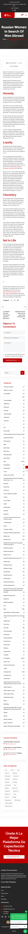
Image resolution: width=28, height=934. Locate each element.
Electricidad (14, 487)
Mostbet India (14, 571)
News (14, 609)
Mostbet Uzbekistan (14, 602)
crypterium (14, 773)
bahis (14, 444)
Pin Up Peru (14, 624)
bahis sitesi (14, 451)
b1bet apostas (14, 441)
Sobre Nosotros (4, 893)
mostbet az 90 (14, 539)
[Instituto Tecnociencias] (7, 15)
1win (6, 770)
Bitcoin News (14, 458)
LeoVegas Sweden (14, 529)
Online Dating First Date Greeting (14, 612)
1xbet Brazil (14, 417)
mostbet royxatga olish (14, 595)
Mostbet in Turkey (14, 568)
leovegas (15, 782)
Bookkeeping (14, 465)
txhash (14, 668)
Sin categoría (14, 658)
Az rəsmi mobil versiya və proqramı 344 (14, 434)
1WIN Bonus (14, 403)
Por (21, 62)
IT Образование (14, 522)
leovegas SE (8, 785)
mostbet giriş (14, 561)
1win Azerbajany (14, 400)
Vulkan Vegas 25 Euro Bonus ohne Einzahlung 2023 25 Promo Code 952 (14, 682)
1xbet (18, 770)
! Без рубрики (14, 393)
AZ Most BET (14, 431)
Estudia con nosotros (13, 857)
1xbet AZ (7, 773)
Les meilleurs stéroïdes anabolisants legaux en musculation (6, 315)
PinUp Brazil (14, 634)
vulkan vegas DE (14, 687)
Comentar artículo (11, 360)
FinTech (14, 497)
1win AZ (12, 770)
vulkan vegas (17, 800)
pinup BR (14, 797)
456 (14, 427)
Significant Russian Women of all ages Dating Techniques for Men (20, 315)
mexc (15, 785)
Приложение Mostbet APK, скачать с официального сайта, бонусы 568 (14, 708)
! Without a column (14, 390)
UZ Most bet (14, 678)
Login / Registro (15, 8)
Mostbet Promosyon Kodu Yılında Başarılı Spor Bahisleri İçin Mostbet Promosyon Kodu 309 (14, 590)
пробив (14, 712)
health (14, 504)
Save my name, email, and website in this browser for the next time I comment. (15, 355)
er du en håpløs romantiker (14, 493)
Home (2, 890)
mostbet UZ (7, 794)
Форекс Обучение (14, 722)
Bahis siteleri (14, 448)
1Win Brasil (14, 407)
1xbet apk (14, 410)
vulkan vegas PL (8, 806)
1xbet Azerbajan (14, 414)
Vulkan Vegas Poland (14, 694)
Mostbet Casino (14, 554)
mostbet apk (14, 536)
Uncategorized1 (14, 675)
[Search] (22, 373)
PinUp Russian (14, 641)
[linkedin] (14, 10)
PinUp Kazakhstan (14, 638)
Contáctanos (4, 899)
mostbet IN (7, 791)
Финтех (14, 716)
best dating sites (14, 454)
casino (14, 471)
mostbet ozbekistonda (14, 585)
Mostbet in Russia (14, 565)
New (14, 605)
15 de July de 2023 (12, 62)
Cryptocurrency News (14, 475)
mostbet (7, 788)
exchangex (7, 779)
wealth (14, 700)
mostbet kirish (14, 578)
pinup (15, 794)
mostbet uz (14, 599)
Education (14, 483)
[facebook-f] (11, 300)
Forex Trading (14, 500)
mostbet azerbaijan (14, 548)
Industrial (14, 510)
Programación (14, 651)
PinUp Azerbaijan (14, 631)
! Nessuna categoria (14, 386)
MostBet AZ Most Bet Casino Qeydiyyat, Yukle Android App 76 (14, 543)
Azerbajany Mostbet (14, 437)
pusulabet (14, 655)
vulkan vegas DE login (14, 690)
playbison (14, 648)
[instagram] (14, 300)
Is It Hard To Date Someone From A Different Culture (14, 518)
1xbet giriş (14, 420)
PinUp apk (14, 627)
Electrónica (14, 490)
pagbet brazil (14, 621)
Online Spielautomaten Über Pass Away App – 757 (14, 616)
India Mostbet (14, 507)
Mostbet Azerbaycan (14, 551)
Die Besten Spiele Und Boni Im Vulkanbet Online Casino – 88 (14, 479)
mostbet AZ (14, 788)
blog (14, 461)
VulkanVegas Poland (14, 697)
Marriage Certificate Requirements (14, 532)
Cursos (2, 896)
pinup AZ (7, 797)
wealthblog (14, 704)
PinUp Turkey (14, 644)
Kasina (14, 526)
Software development (14, 665)
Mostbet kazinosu (14, 575)
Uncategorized (14, 672)
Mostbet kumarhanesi (14, 582)
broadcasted (14, 468)
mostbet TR (15, 791)
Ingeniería (14, 514)
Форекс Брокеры (14, 719)
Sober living (14, 661)
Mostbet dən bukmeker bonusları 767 (14, 558)
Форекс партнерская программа (14, 726)
